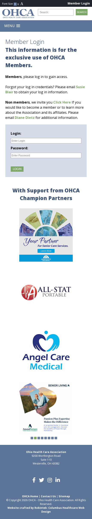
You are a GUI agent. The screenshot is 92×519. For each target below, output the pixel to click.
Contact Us (48, 496)
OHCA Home (30, 496)
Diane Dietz (25, 117)
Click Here (62, 102)
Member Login (79, 3)
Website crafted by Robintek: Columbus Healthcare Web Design (46, 509)
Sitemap (64, 496)
